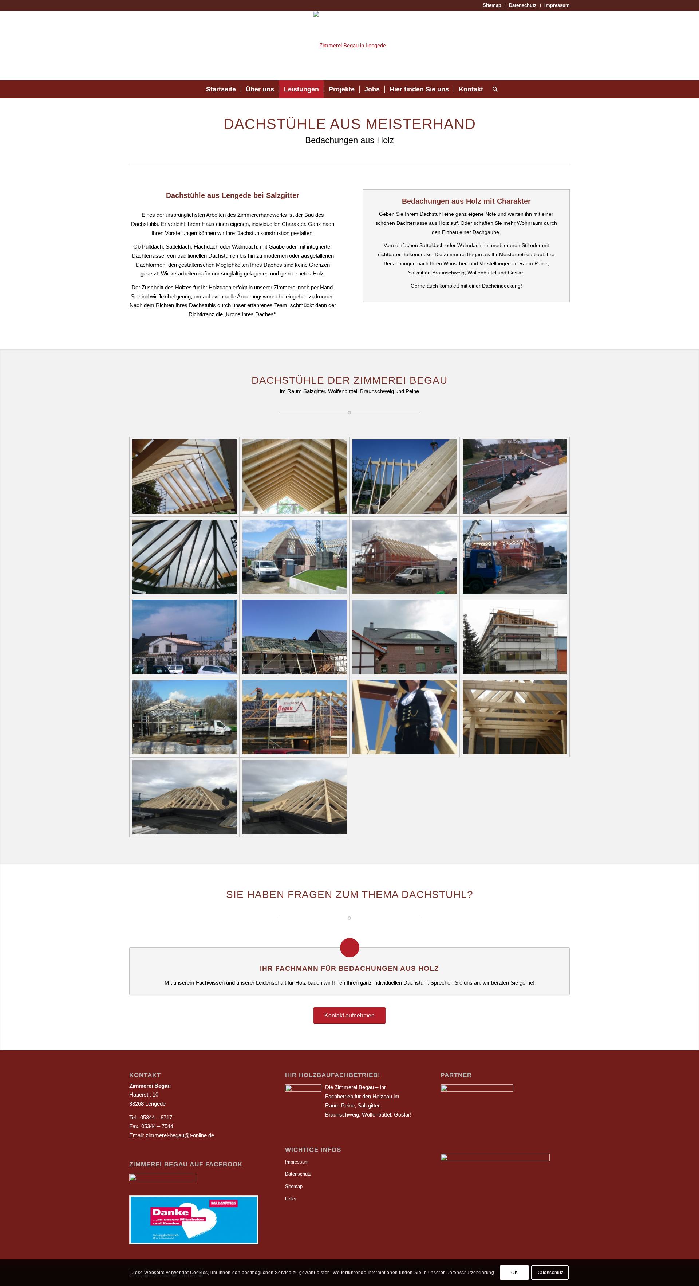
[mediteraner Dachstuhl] (184, 637)
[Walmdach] (295, 717)
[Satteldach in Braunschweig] (184, 477)
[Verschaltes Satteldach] (295, 477)
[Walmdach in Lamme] (184, 797)
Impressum (557, 5)
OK (514, 1272)
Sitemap (492, 5)
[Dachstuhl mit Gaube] (405, 637)
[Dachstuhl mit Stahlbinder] (184, 717)
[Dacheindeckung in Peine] (295, 637)
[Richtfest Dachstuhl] (405, 717)
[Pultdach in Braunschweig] (515, 637)
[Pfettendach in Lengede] (405, 477)
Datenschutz (523, 5)
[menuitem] (492, 5)
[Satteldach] (295, 557)
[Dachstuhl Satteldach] (405, 557)
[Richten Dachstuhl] (515, 557)
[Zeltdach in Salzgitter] (184, 557)
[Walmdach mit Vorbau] (295, 797)
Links (290, 1198)
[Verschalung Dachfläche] (515, 477)
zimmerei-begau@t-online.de (180, 1135)
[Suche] (493, 89)
